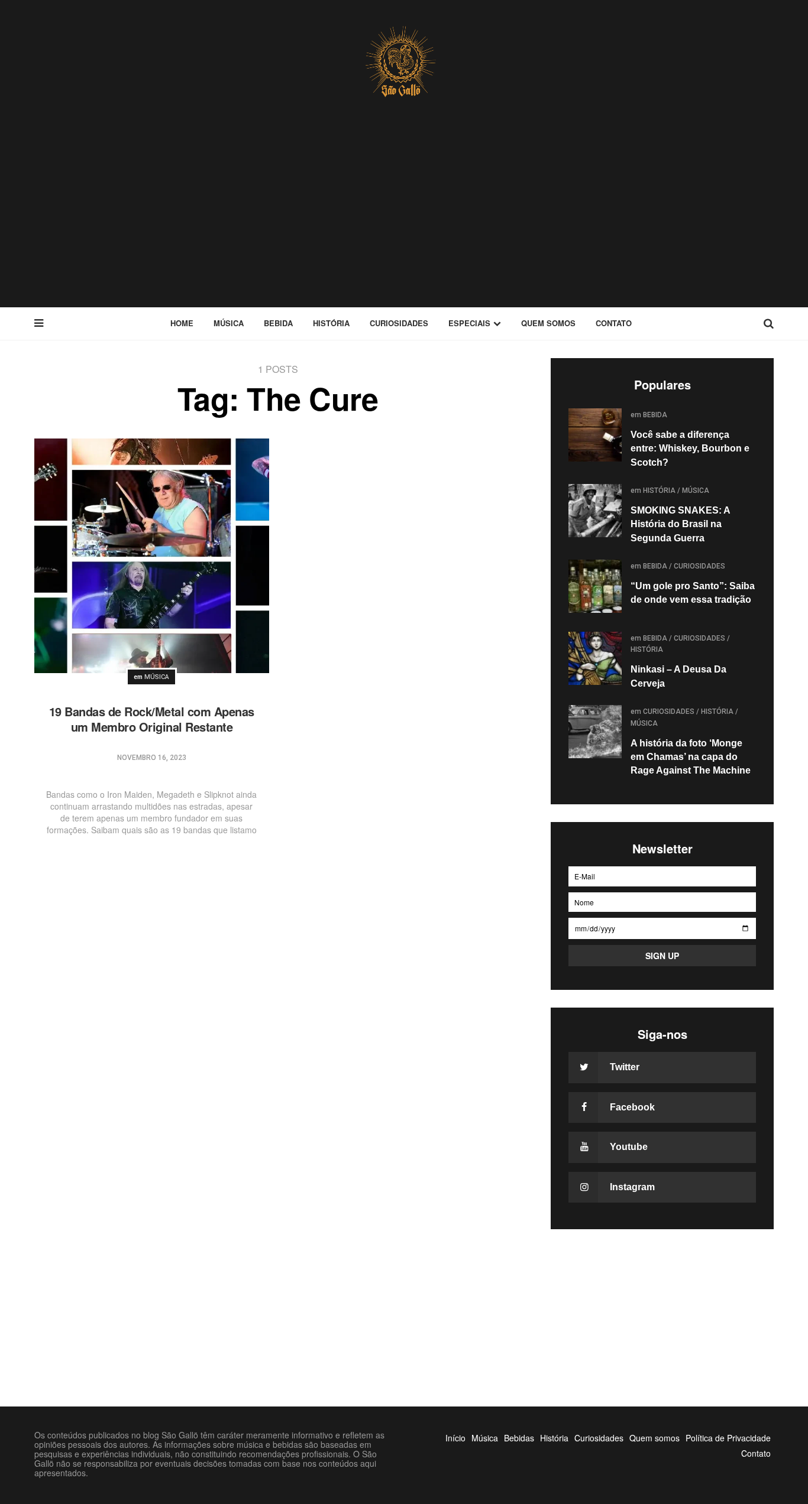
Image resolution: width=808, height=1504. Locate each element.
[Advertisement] (404, 218)
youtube (629, 1147)
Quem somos (548, 323)
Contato (614, 323)
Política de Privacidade (728, 1438)
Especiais (469, 323)
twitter (624, 1067)
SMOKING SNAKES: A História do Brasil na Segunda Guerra (680, 524)
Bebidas (519, 1438)
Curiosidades (399, 323)
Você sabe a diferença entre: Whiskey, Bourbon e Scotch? (690, 448)
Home (181, 323)
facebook (632, 1107)
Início (455, 1438)
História (331, 323)
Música (229, 323)
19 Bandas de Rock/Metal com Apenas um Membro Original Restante (151, 719)
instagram (632, 1187)
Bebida (278, 323)
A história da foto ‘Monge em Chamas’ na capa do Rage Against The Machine (691, 757)
